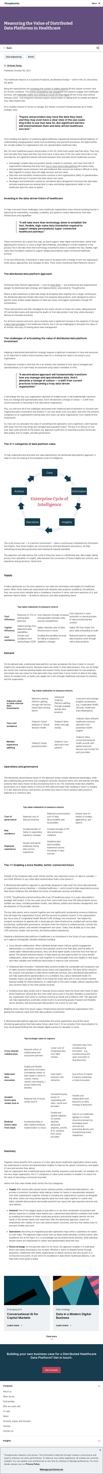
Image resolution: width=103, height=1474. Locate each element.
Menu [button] (94, 3)
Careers (6, 1426)
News (5, 1416)
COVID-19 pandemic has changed (45, 91)
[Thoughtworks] (11, 3)
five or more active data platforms (62, 166)
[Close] (100, 1450)
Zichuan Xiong (14, 65)
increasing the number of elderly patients (49, 88)
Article (31, 57)
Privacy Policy (33, 1464)
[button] (51, 1337)
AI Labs (6, 1411)
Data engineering (13, 57)
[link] (51, 1370)
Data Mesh (55, 285)
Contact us (8, 1431)
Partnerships (9, 1401)
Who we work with (11, 1406)
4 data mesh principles (14, 324)
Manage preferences (51, 1469)
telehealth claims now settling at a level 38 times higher (43, 94)
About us (7, 1391)
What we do (8, 1396)
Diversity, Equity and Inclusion (17, 1421)
